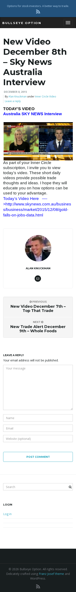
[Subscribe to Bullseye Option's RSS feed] (38, 11)
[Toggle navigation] (68, 22)
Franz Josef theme (51, 574)
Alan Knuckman (17, 96)
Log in (7, 514)
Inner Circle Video (45, 96)
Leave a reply (13, 101)
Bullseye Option (21, 23)
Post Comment (38, 456)
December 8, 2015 (15, 92)
